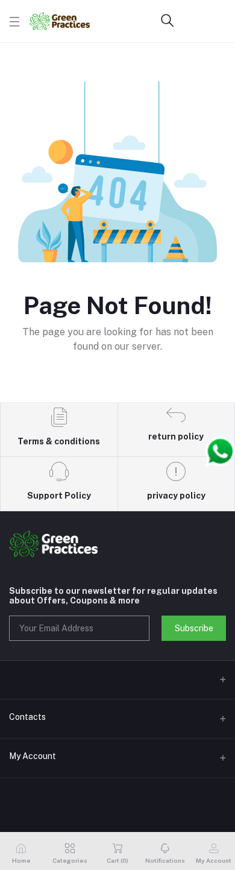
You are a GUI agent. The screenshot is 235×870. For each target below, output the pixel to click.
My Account (32, 756)
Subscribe (194, 628)
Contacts (27, 717)
